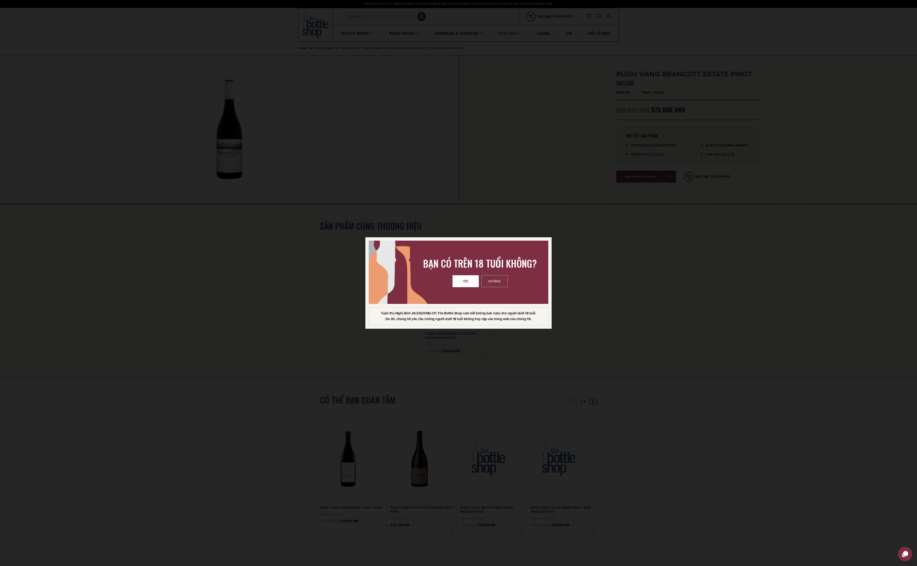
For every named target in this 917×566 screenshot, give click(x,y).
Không (494, 281)
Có (465, 281)
